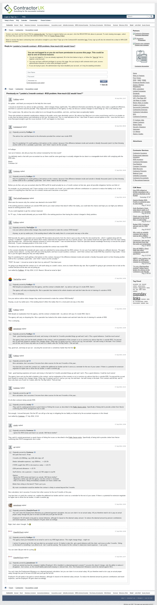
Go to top (148, 598)
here (86, 40)
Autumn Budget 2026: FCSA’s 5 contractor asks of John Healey (141, 201)
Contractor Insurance (140, 153)
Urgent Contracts (138, 122)
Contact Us (131, 598)
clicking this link (39, 34)
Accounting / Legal (56, 25)
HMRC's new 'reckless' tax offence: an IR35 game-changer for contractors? (142, 260)
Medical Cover (138, 173)
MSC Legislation (138, 89)
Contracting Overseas (140, 110)
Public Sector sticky (79, 407)
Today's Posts (9, 20)
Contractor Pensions (140, 171)
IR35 (134, 80)
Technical (115, 25)
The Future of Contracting (96, 25)
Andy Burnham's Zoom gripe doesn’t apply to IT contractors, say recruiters (141, 210)
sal (14, 447)
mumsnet (143, 299)
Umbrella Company (139, 96)
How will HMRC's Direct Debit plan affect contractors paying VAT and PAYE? (141, 251)
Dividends (136, 93)
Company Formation (139, 166)
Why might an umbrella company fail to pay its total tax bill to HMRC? (140, 234)
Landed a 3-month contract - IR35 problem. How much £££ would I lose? (44, 46)
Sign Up (95, 57)
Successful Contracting (140, 107)
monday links (139, 296)
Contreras (16, 171)
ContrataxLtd (17, 127)
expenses (135, 287)
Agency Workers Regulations (138, 85)
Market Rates (137, 125)
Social (131, 25)
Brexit (21, 25)
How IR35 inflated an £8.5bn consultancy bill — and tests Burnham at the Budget (141, 192)
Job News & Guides (139, 100)
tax (133, 301)
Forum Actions (45, 20)
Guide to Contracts (139, 105)
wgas (147, 303)
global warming (142, 287)
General (16, 25)
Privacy (140, 598)
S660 (139, 80)
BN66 (144, 80)
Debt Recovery (138, 169)
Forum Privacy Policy (57, 36)
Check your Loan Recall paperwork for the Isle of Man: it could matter (141, 218)
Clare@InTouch (18, 532)
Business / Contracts (30, 25)
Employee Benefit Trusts (141, 82)
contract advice (141, 285)
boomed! (144, 284)
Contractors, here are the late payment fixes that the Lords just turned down (142, 242)
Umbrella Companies (68, 25)
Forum (11, 30)
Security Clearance (139, 127)
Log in (104, 81)
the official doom (139, 301)
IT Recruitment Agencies (141, 180)
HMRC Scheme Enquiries (81, 25)
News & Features (138, 75)
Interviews (136, 129)
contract (135, 285)
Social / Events (146, 25)
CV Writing (136, 131)
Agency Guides (138, 134)
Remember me (32, 80)
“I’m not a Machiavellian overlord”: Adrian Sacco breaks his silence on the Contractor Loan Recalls (141, 269)
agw (140, 284)
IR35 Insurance (138, 159)
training (146, 301)
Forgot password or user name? (36, 82)
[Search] (151, 16)
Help (24, 17)
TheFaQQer (17, 279)
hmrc (137, 289)
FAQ (17, 20)
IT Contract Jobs (138, 120)
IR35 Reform (107, 25)
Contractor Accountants (141, 178)
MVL (134, 114)
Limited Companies (139, 91)
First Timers (137, 78)
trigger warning (136, 303)
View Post (34, 132)
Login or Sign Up (10, 17)
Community (33, 20)
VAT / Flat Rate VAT (139, 98)
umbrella (143, 303)
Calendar (24, 20)
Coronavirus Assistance (43, 25)
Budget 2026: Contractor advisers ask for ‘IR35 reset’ (141, 226)
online (148, 299)
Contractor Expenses (140, 116)
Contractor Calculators (140, 112)
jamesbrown (17, 329)
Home (135, 73)
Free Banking (137, 164)
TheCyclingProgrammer (21, 198)
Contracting (9, 25)
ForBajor (16, 99)
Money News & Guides (140, 103)
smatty (15, 425)
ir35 (140, 289)
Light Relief (138, 25)
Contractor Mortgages (140, 162)
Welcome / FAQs (123, 25)
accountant (135, 284)
